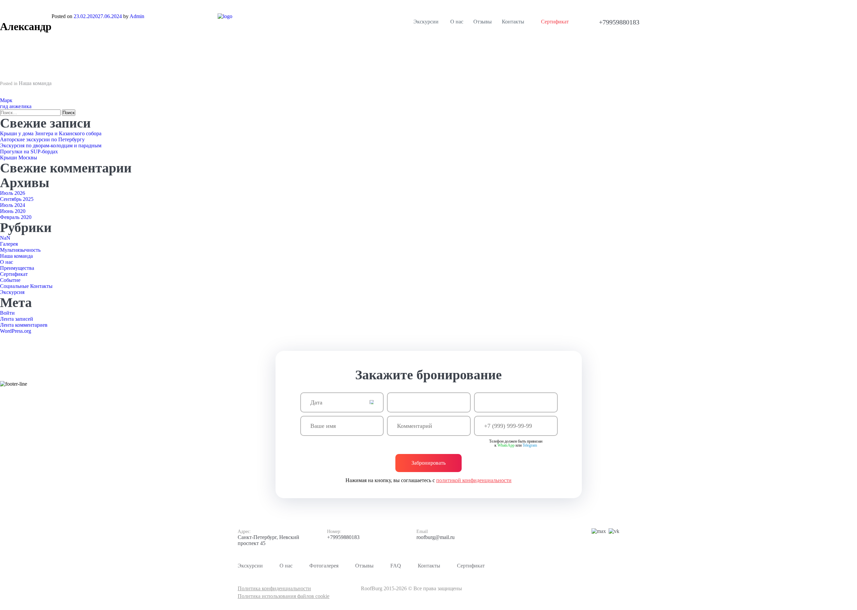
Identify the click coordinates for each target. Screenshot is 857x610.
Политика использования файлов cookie (283, 596)
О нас (6, 262)
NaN (5, 238)
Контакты (429, 565)
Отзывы (364, 565)
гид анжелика (15, 106)
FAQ (395, 565)
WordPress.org (15, 331)
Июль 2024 (12, 205)
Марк (6, 100)
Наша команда (35, 83)
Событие (10, 280)
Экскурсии (426, 21)
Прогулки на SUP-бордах (29, 151)
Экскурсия (12, 292)
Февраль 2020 (15, 217)
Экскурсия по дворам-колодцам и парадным (50, 145)
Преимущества (17, 268)
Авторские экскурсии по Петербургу (42, 139)
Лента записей (16, 319)
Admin (137, 16)
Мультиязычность (20, 250)
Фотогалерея (323, 565)
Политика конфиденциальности (274, 588)
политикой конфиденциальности (474, 480)
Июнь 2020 (12, 211)
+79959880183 (343, 537)
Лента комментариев (24, 325)
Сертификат (14, 274)
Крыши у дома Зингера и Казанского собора (50, 133)
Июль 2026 (12, 193)
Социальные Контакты (26, 286)
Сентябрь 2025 (16, 199)
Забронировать (428, 463)
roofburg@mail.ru (435, 537)
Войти (7, 313)
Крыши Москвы (18, 157)
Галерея (9, 244)
